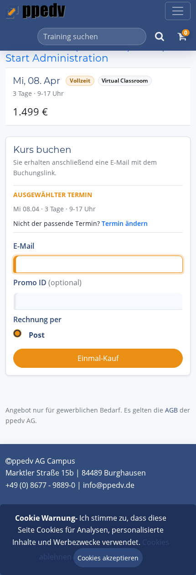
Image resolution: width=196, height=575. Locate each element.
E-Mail (23, 246)
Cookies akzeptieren (108, 558)
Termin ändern (125, 223)
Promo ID (47, 282)
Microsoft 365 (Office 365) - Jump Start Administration (87, 52)
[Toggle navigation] (178, 11)
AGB (171, 410)
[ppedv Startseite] (35, 11)
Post (37, 335)
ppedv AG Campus (43, 461)
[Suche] (159, 36)
